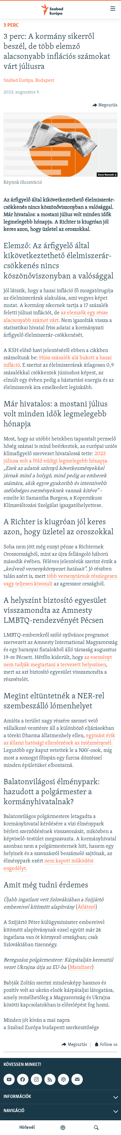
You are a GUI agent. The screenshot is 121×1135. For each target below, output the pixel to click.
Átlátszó (86, 907)
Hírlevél (27, 1127)
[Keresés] (96, 1127)
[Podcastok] (63, 1127)
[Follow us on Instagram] (36, 1079)
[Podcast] (63, 1079)
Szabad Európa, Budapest (29, 80)
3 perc (11, 25)
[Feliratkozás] (77, 1079)
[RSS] (50, 1079)
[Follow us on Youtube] (9, 1079)
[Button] (105, 105)
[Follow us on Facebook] (22, 1079)
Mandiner (81, 967)
